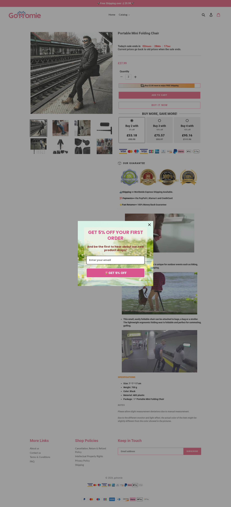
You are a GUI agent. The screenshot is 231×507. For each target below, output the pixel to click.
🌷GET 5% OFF (115, 273)
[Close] (149, 224)
